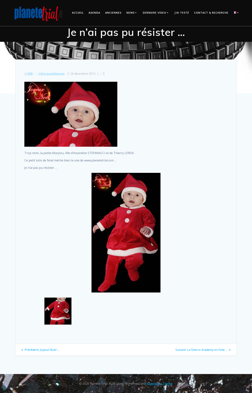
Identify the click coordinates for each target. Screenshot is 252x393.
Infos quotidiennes (52, 74)
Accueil (78, 12)
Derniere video (154, 12)
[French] (236, 13)
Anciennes (113, 12)
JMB (30, 74)
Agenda (94, 12)
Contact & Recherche (211, 12)
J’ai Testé (182, 12)
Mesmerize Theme (159, 384)
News (130, 12)
